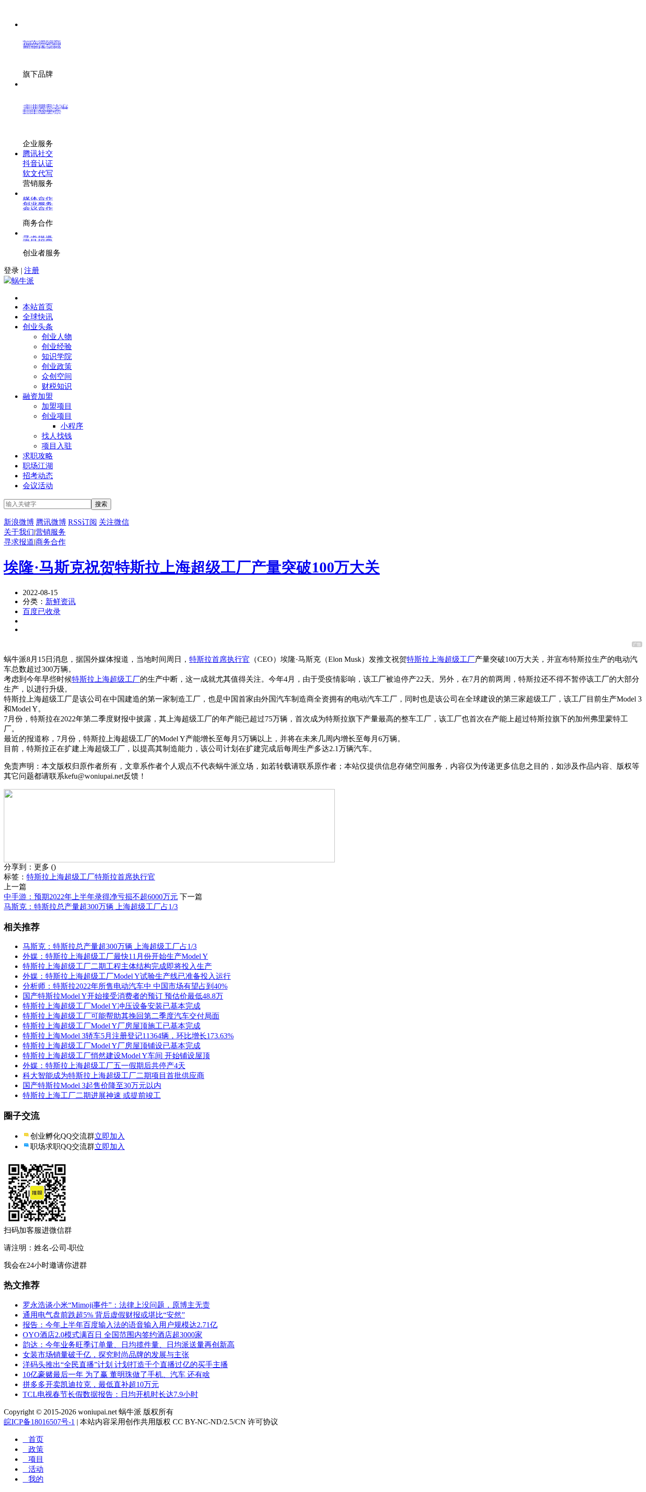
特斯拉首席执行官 (219, 659)
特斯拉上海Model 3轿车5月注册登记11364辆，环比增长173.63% (128, 1036)
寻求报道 (19, 542)
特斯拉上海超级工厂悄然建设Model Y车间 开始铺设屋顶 (116, 1056)
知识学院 (57, 356)
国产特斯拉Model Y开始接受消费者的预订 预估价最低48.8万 (123, 996)
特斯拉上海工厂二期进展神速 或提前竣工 (92, 1095)
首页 (33, 1439)
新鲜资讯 (60, 601)
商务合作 (50, 542)
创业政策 (57, 366)
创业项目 (57, 416)
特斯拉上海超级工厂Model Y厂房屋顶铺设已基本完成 (112, 1046)
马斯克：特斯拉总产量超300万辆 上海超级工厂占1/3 (91, 907)
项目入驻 (57, 446)
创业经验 (57, 346)
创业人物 (57, 337)
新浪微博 (19, 522)
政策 (33, 1449)
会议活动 (38, 486)
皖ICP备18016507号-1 (39, 1422)
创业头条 (38, 327)
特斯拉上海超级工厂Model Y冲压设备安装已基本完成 (112, 1006)
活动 (33, 1469)
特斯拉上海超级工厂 (441, 659)
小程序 (72, 426)
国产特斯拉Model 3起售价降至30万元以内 (92, 1085)
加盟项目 (57, 406)
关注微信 (114, 522)
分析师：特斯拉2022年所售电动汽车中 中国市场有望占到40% (125, 986)
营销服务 (50, 532)
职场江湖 (38, 466)
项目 (33, 1459)
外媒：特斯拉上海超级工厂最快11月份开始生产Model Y (115, 956)
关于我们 (19, 532)
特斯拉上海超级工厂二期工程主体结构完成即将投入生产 (117, 966)
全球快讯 (38, 317)
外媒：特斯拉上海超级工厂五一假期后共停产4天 (104, 1066)
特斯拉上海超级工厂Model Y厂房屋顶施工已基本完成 (112, 1026)
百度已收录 (42, 611)
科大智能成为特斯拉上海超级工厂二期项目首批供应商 (113, 1075)
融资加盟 (38, 396)
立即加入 (110, 1136)
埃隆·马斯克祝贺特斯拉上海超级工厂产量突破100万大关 (192, 567)
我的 (33, 1479)
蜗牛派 (22, 281)
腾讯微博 (51, 522)
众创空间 (57, 376)
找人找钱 (57, 436)
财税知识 (57, 386)
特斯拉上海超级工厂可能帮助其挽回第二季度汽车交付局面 (121, 1016)
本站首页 (38, 307)
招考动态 (38, 476)
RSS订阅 (82, 522)
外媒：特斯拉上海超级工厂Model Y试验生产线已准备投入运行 (127, 976)
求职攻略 (38, 456)
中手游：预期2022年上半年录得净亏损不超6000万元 (91, 897)
